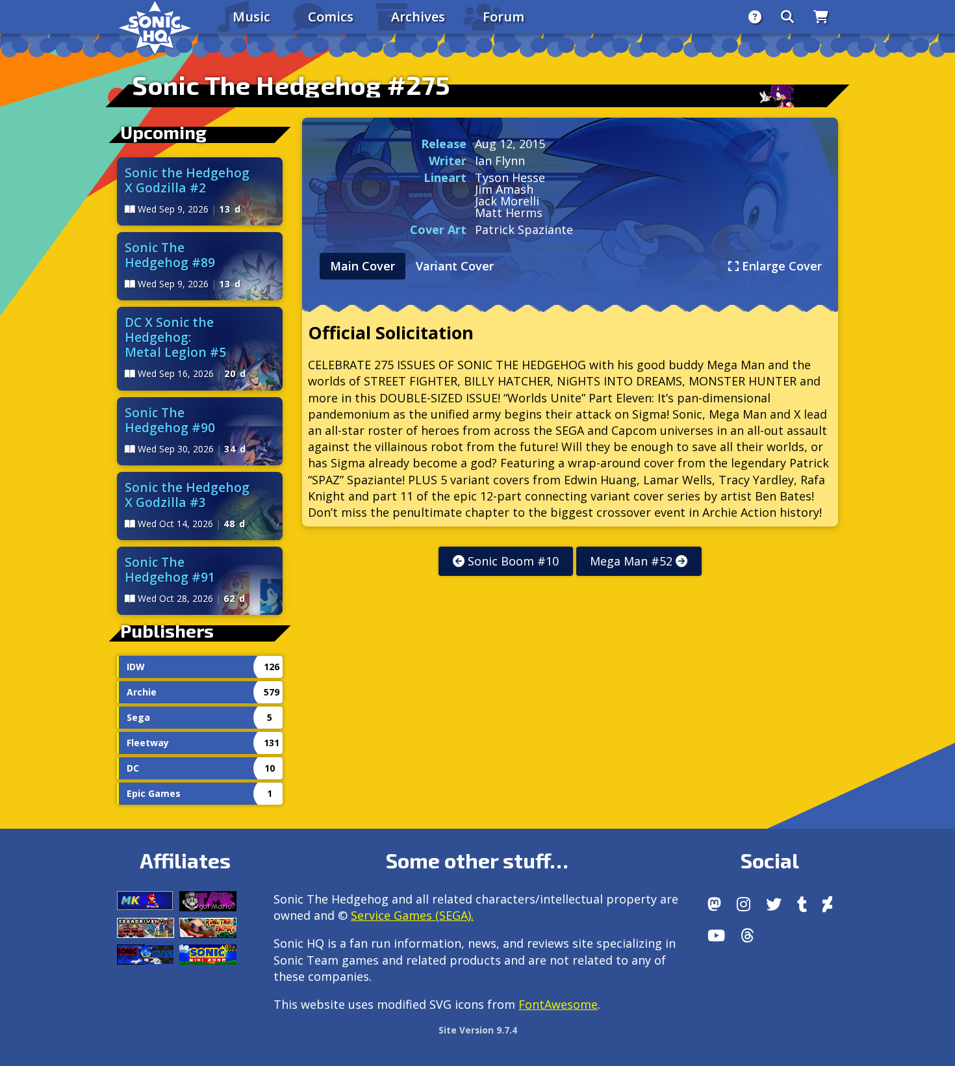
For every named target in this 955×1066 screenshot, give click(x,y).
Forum (503, 16)
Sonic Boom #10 (512, 561)
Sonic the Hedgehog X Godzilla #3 (187, 494)
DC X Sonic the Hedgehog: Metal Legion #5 (175, 337)
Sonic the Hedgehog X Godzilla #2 (187, 180)
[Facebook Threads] (747, 935)
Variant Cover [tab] (455, 266)
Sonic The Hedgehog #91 (170, 569)
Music (251, 16)
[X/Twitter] (774, 904)
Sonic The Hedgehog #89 (170, 255)
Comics (330, 16)
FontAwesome (558, 1004)
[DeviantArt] (827, 904)
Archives (418, 16)
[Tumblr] (802, 904)
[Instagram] (743, 904)
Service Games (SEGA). (412, 915)
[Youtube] (716, 935)
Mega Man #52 (633, 561)
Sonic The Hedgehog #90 (170, 420)
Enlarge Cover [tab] (780, 266)
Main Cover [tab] (362, 266)
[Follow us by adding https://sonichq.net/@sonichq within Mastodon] (714, 904)
